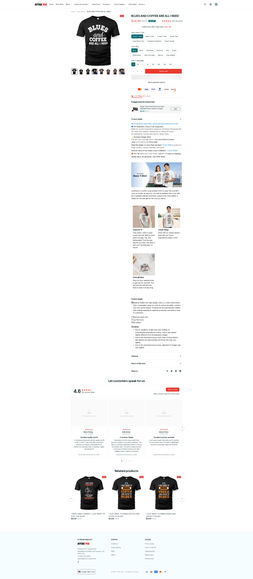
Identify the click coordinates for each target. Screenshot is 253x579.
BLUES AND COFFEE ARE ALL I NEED (89, 454)
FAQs (113, 551)
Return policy (149, 555)
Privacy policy (149, 544)
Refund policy (149, 558)
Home (73, 11)
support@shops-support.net (86, 558)
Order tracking (116, 547)
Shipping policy (150, 551)
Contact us (114, 544)
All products (81, 11)
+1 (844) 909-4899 (83, 556)
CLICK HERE (172, 151)
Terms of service (150, 547)
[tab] (121, 460)
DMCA (113, 555)
